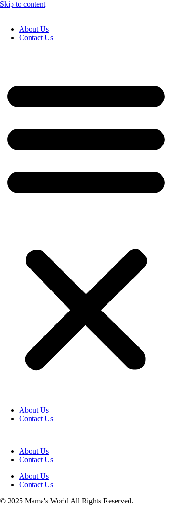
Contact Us (36, 37)
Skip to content (22, 4)
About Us (34, 29)
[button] (86, 224)
